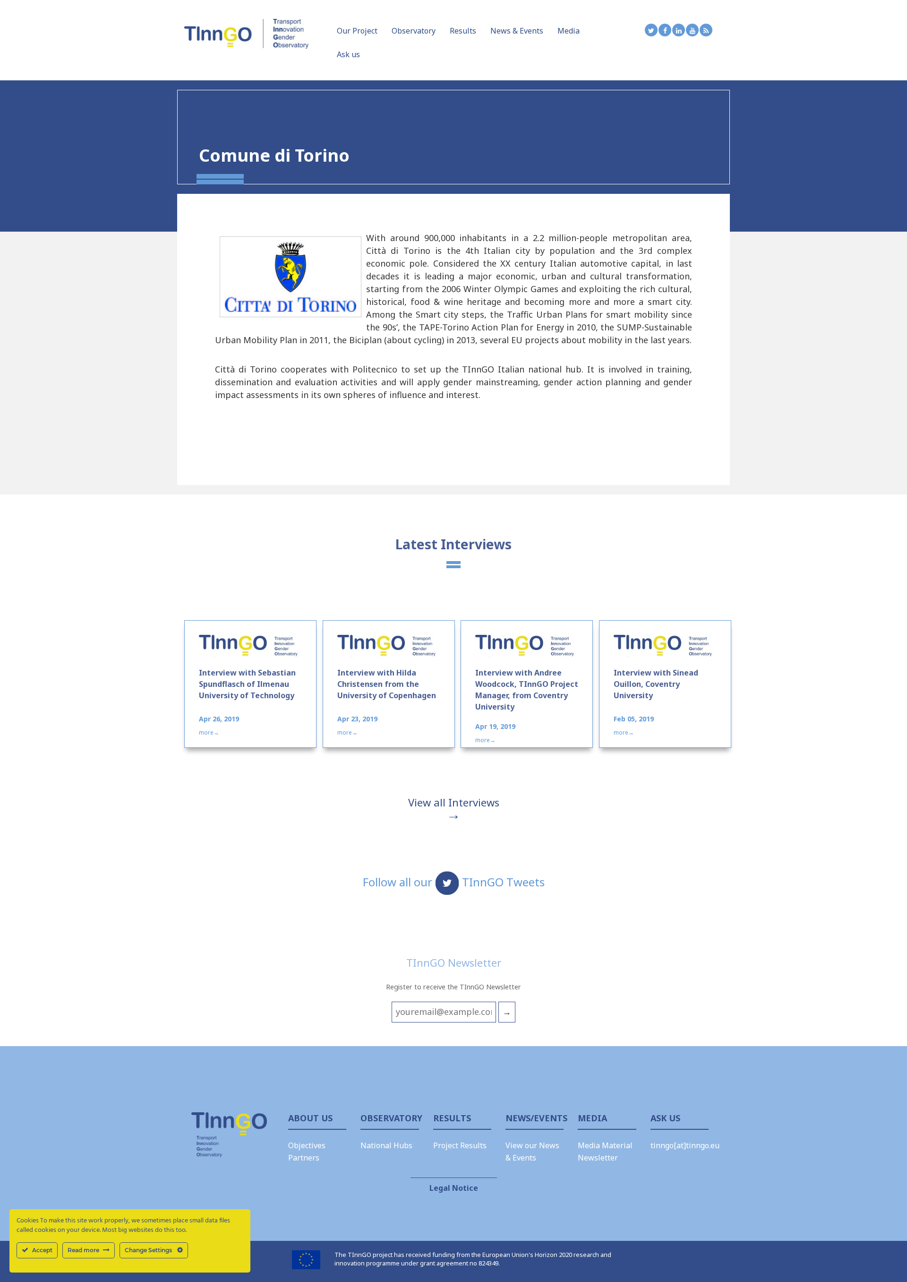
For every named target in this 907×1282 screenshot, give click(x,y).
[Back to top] (881, 1249)
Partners (303, 1157)
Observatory (414, 31)
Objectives (306, 1145)
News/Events (534, 1118)
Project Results (460, 1145)
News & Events (516, 31)
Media (568, 31)
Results (463, 31)
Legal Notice (453, 1188)
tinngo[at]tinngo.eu (684, 1145)
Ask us (348, 54)
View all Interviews (453, 802)
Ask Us (665, 1118)
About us (310, 1118)
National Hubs (386, 1145)
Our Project (357, 31)
